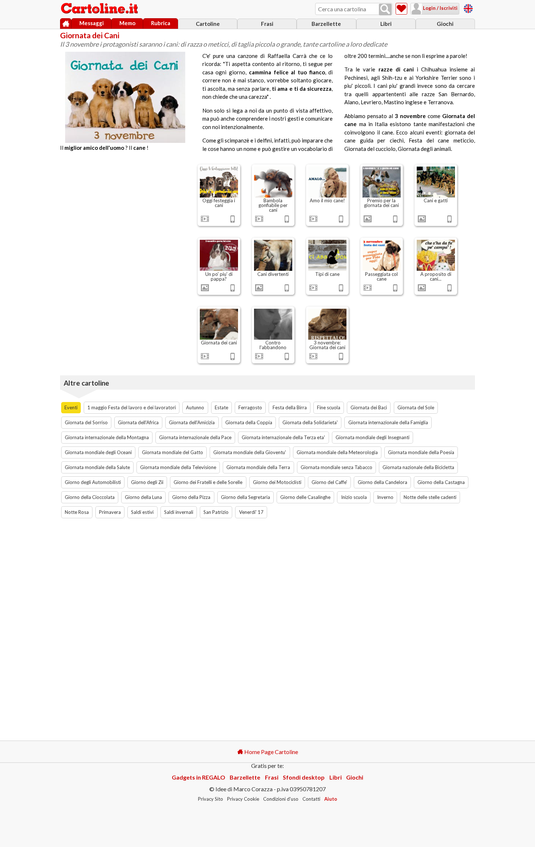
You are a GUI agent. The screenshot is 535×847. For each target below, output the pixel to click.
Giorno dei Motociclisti (277, 482)
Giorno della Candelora (382, 482)
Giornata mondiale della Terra (258, 467)
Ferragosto (250, 407)
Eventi (71, 407)
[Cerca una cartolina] (385, 9)
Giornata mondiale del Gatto (172, 452)
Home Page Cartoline (270, 751)
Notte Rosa (77, 512)
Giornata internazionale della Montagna (107, 437)
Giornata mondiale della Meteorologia (337, 452)
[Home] (65, 24)
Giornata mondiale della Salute (97, 467)
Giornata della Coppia (248, 422)
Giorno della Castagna (441, 482)
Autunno (195, 407)
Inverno (385, 497)
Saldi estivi (142, 512)
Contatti (311, 799)
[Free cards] (468, 7)
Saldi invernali (178, 512)
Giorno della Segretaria (245, 497)
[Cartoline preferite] (401, 9)
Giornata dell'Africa (138, 422)
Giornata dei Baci (368, 407)
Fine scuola (328, 407)
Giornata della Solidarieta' (310, 422)
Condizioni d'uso (280, 799)
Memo (127, 23)
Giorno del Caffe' (329, 482)
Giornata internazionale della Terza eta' (283, 437)
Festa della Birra (290, 407)
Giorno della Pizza (191, 497)
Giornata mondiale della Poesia (421, 452)
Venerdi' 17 (251, 512)
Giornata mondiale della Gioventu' (249, 452)
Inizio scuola (354, 497)
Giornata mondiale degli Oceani (98, 452)
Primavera (110, 512)
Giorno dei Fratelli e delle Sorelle (208, 482)
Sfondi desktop (304, 777)
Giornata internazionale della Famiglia (388, 422)
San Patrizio (216, 512)
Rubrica (160, 23)
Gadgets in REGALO (198, 777)
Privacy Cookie (243, 799)
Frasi (267, 23)
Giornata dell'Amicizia (192, 422)
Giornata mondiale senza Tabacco (336, 467)
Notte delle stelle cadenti (430, 497)
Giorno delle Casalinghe (305, 497)
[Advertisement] (125, 214)
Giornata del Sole (415, 407)
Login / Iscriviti (439, 8)
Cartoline (208, 23)
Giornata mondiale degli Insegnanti (372, 437)
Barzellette (326, 23)
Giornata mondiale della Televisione (178, 467)
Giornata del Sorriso (86, 422)
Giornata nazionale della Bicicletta (418, 467)
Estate (221, 407)
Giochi (445, 23)
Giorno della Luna (143, 497)
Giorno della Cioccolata (90, 497)
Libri (386, 23)
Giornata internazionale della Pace (195, 437)
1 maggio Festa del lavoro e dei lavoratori (131, 407)
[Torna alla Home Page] (100, 9)
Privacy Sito (210, 799)
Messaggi (91, 23)
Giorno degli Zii (147, 482)
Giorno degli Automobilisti (93, 482)
